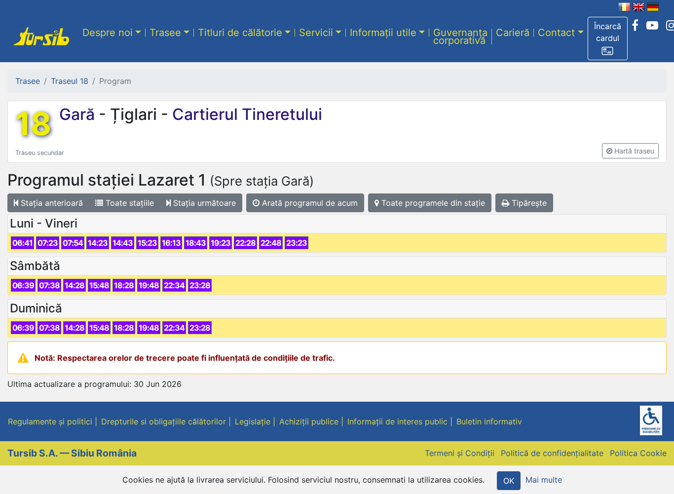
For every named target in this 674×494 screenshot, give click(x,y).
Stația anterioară (50, 203)
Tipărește (528, 203)
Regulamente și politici (50, 421)
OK (508, 481)
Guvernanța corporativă (460, 36)
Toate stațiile (128, 203)
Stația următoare (203, 203)
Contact (556, 32)
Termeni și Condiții (459, 453)
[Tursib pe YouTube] (652, 25)
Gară (79, 114)
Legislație (252, 421)
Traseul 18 (69, 81)
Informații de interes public (397, 421)
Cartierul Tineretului (245, 114)
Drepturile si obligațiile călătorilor (163, 421)
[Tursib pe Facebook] (635, 25)
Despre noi (107, 32)
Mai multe (543, 480)
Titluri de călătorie (240, 32)
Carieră (512, 32)
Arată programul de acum (309, 203)
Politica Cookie (638, 453)
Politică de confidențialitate (552, 453)
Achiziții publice (308, 421)
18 (33, 124)
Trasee (165, 32)
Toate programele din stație (432, 203)
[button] (608, 38)
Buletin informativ (489, 421)
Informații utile (383, 32)
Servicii (316, 32)
